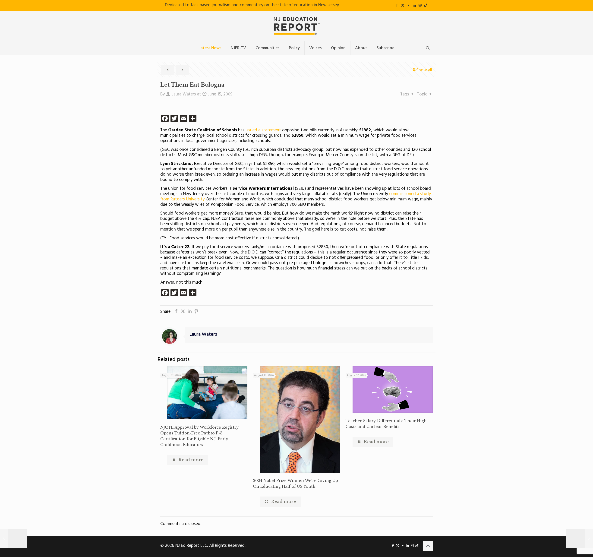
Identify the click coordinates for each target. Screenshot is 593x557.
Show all (424, 70)
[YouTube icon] (408, 5)
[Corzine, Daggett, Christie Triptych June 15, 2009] (13, 538)
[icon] (425, 5)
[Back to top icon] (428, 546)
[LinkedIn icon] (414, 5)
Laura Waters (183, 94)
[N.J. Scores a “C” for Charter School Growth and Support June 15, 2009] (579, 538)
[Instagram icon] (420, 5)
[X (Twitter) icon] (402, 5)
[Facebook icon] (397, 5)
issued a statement (262, 130)
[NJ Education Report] (296, 26)
